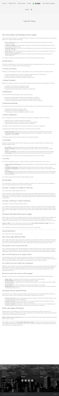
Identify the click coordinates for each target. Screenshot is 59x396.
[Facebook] (22, 380)
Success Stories (5, 375)
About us (42, 374)
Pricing (22, 372)
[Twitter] (29, 380)
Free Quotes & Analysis (7, 372)
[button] (31, 9)
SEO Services (24, 374)
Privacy (55, 394)
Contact (4, 371)
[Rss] (25, 380)
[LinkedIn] (32, 380)
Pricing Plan (5, 374)
